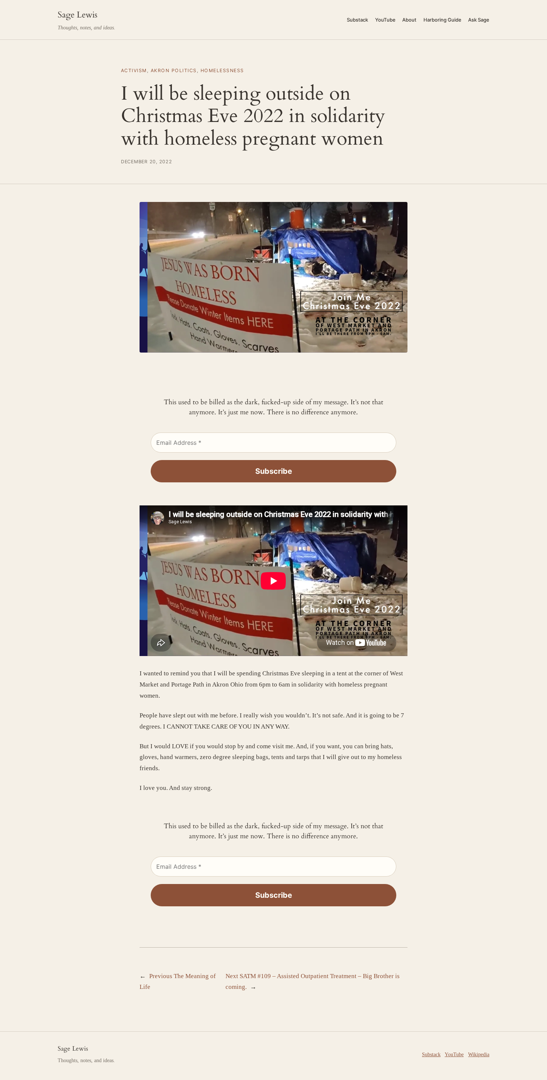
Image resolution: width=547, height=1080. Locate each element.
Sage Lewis (77, 14)
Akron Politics (174, 70)
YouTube (454, 1054)
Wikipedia (478, 1054)
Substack (431, 1054)
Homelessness (222, 70)
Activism (134, 70)
